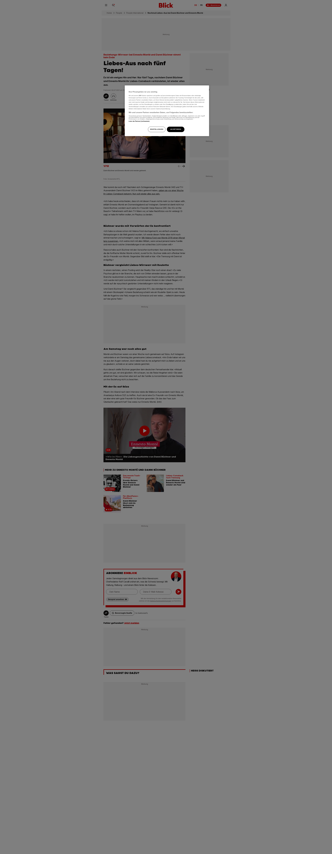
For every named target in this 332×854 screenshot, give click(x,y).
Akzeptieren (175, 129)
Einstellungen (156, 129)
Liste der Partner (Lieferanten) (139, 121)
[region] (167, 110)
